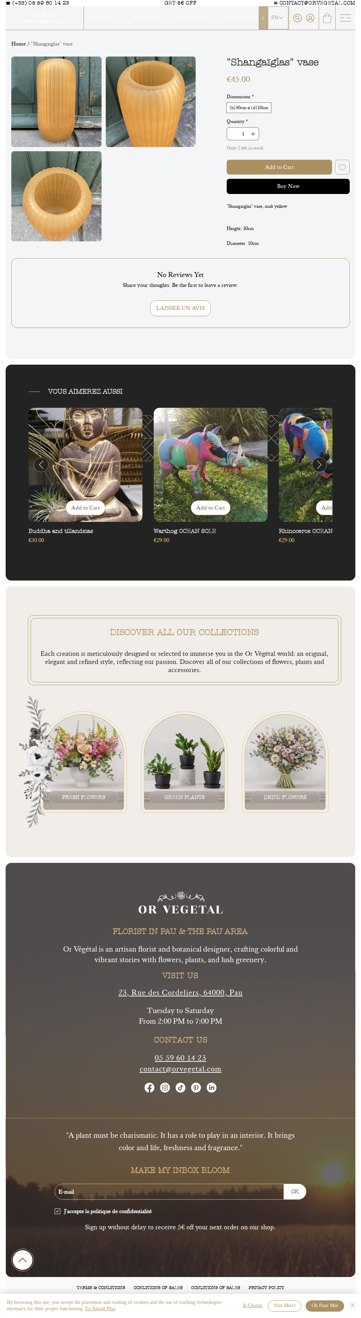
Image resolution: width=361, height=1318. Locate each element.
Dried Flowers (285, 797)
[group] (180, 479)
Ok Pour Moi (325, 1306)
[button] (327, 18)
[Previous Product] (41, 464)
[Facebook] (149, 1088)
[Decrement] (232, 134)
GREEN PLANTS (184, 797)
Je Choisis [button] (252, 1306)
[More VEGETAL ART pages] (216, 18)
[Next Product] (319, 464)
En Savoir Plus (100, 1309)
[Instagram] (165, 1088)
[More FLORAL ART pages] (168, 18)
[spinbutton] (243, 134)
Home (18, 43)
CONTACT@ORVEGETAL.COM (317, 3)
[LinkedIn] (211, 1088)
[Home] (22, 1260)
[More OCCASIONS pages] (122, 18)
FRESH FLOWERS (83, 797)
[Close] (352, 1306)
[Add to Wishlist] (342, 167)
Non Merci (284, 1306)
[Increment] (253, 134)
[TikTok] (180, 1088)
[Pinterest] (196, 1088)
